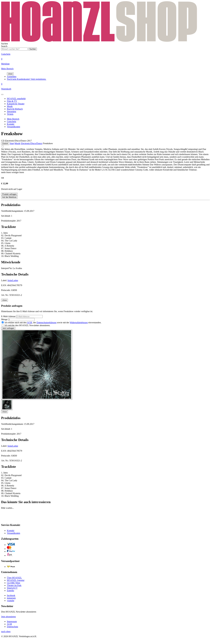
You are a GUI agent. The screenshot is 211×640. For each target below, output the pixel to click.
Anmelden (11, 76)
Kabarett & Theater (15, 104)
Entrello (10, 590)
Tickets (10, 114)
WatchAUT (12, 588)
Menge (4, 319)
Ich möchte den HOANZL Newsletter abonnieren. (27, 325)
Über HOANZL (14, 577)
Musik (10, 106)
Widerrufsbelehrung (79, 322)
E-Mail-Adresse (8, 316)
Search (4, 46)
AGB (29, 322)
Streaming (11, 111)
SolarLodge (12, 280)
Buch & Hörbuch (15, 109)
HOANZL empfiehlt (16, 98)
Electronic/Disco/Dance (31, 143)
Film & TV (12, 101)
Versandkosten (13, 126)
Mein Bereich (13, 119)
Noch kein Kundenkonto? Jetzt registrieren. (26, 79)
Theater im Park (14, 585)
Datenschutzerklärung (46, 322)
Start (12, 143)
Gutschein (11, 121)
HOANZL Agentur (15, 580)
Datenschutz (12, 626)
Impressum (12, 621)
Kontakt (10, 124)
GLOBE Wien (13, 583)
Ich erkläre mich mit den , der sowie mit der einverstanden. (53, 322)
